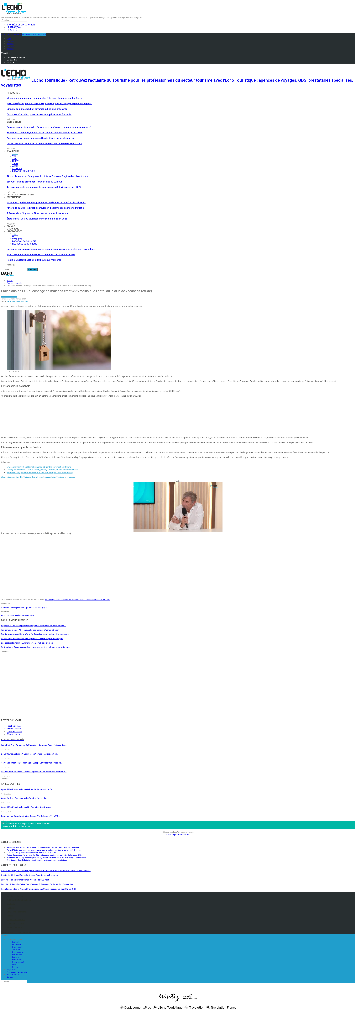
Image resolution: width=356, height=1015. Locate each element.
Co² (22, 477)
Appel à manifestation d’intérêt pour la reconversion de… (27, 789)
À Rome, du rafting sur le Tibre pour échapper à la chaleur (37, 213)
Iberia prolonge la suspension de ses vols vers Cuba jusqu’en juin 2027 (44, 187)
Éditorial (15, 957)
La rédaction (14, 27)
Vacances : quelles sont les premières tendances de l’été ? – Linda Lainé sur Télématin (43, 847)
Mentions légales (15, 896)
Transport (13, 151)
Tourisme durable (9, 297)
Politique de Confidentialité (19, 900)
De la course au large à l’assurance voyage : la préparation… (29, 754)
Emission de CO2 (31, 477)
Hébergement (14, 231)
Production (13, 93)
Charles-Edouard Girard (11, 477)
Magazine (11, 969)
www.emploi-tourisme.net (17, 826)
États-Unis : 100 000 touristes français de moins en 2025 (37, 218)
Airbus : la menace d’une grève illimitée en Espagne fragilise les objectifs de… (48, 176)
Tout (15, 153)
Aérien (15, 166)
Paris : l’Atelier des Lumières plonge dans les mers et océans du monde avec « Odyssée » (44, 850)
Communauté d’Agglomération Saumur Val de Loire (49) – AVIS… (30, 816)
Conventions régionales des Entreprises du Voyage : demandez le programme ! (49, 127)
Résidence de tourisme (24, 244)
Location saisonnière (24, 241)
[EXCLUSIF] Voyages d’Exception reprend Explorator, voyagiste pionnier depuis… (49, 103)
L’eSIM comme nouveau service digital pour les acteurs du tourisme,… (33, 772)
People (15, 967)
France (11, 226)
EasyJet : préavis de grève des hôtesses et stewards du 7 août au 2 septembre (37, 884)
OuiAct (53, 477)
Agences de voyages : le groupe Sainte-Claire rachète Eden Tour (41, 138)
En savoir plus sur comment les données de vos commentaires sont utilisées (77, 599)
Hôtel (15, 236)
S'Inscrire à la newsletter (11, 34)
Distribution (14, 122)
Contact (10, 977)
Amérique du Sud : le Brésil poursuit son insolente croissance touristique (45, 207)
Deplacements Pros (16, 919)
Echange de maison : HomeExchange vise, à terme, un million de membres (42, 469)
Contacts (11, 904)
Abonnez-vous (13, 974)
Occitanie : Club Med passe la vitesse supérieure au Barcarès (39, 114)
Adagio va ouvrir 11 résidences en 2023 (17, 615)
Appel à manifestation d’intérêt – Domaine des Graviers (26, 807)
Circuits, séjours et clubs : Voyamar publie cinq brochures (37, 109)
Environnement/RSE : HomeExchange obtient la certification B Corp (39, 466)
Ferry (15, 161)
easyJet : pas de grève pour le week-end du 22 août (34, 181)
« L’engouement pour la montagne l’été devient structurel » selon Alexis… (45, 98)
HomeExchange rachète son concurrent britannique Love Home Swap (40, 472)
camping (17, 239)
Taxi (14, 158)
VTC (14, 156)
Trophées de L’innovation (17, 972)
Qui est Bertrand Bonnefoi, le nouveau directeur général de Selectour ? (44, 143)
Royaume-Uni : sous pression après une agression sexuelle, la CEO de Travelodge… (51, 249)
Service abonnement (16, 912)
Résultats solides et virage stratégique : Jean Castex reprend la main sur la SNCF (38, 889)
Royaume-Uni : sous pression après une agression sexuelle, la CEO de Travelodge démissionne (46, 857)
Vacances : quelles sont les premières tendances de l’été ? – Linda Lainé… (46, 202)
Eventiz (10, 916)
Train (15, 163)
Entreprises (17, 954)
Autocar (17, 168)
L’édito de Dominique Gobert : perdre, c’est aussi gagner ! (25, 607)
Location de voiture (23, 171)
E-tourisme (13, 229)
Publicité (12, 30)
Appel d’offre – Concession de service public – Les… (25, 798)
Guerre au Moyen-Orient (20, 194)
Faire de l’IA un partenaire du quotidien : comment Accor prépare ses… (33, 745)
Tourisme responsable (65, 477)
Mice (14, 964)
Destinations (14, 197)
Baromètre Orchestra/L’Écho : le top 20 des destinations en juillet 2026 (44, 132)
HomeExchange (44, 477)
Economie (16, 942)
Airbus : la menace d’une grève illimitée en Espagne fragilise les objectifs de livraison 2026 (44, 855)
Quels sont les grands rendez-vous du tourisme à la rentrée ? (32, 852)
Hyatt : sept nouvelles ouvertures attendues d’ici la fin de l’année (41, 254)
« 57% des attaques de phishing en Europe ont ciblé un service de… (31, 763)
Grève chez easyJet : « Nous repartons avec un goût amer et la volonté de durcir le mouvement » (46, 871)
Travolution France (15, 923)
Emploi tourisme (14, 927)
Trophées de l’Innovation (21, 25)
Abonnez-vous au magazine (34, 34)
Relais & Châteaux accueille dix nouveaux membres (34, 259)
